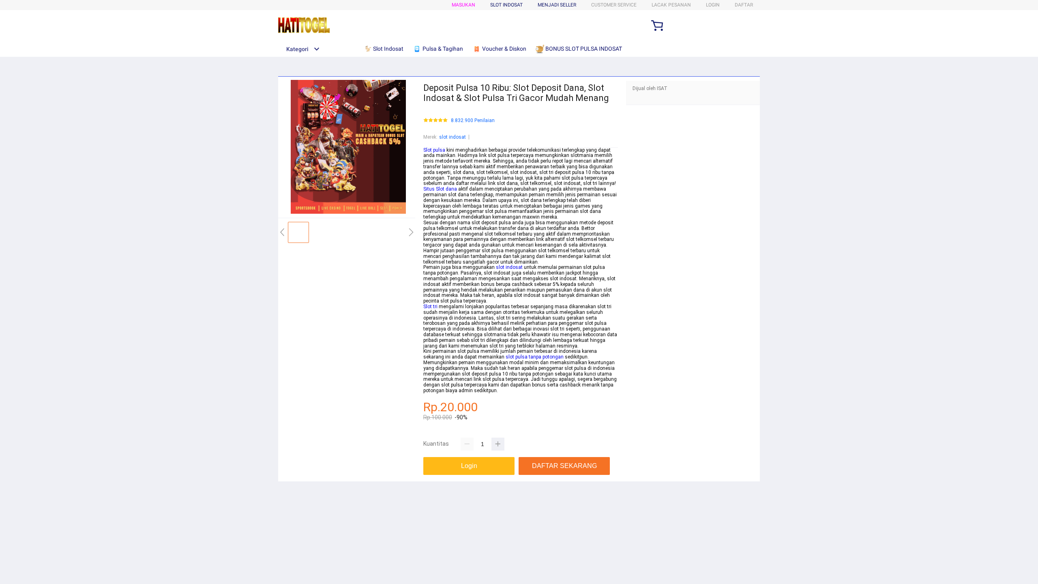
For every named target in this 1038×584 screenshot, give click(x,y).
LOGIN (713, 5)
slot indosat (452, 137)
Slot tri (430, 306)
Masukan (463, 5)
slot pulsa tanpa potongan (535, 357)
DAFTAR (744, 5)
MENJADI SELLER (557, 5)
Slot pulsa (434, 150)
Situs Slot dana (440, 189)
